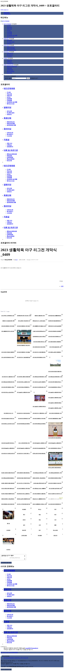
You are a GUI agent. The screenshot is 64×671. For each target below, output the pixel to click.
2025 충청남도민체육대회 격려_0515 (8, 381)
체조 (40, 514)
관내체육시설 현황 (12, 35)
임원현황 (9, 32)
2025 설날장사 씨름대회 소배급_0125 (55, 408)
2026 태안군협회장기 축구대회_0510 (8, 326)
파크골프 (24, 509)
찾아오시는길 (10, 37)
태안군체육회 (7, 24)
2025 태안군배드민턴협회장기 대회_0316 (24, 387)
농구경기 (8, 549)
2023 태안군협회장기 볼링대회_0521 (40, 493)
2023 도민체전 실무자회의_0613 (55, 488)
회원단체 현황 (11, 48)
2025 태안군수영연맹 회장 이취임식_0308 (40, 387)
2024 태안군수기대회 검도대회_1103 (24, 413)
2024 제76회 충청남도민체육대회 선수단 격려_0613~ (24, 423)
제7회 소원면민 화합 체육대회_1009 (55, 467)
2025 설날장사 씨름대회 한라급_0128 (55, 392)
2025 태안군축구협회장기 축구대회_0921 (40, 357)
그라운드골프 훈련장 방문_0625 (39, 483)
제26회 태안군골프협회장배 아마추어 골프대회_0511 (55, 320)
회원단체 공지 (11, 47)
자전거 (24, 519)
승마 (24, 525)
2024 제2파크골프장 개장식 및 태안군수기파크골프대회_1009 (8, 418)
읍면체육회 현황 (11, 50)
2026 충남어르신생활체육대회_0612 (55, 315)
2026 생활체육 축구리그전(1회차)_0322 (8, 331)
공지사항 (9, 40)
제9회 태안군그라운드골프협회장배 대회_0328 (55, 326)
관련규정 (9, 29)
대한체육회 (10, 69)
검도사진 (55, 535)
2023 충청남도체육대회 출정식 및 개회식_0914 (8, 478)
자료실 (5, 58)
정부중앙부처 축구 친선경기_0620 (24, 315)
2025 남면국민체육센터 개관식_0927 (8, 357)
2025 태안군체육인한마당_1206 (39, 341)
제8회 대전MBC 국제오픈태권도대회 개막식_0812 (40, 478)
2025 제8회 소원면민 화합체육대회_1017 (55, 352)
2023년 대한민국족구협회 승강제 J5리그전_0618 (8, 488)
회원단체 (6, 45)
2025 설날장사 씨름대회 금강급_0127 (55, 397)
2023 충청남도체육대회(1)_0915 (55, 472)
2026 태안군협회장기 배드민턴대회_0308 (24, 345)
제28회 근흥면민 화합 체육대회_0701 (8, 483)
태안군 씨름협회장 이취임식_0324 (40, 504)
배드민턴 (24, 530)
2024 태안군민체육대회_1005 (24, 418)
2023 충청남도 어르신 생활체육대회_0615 (40, 488)
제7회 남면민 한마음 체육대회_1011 (40, 453)
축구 (24, 514)
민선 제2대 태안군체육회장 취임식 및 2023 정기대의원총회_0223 (55, 504)
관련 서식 (9, 60)
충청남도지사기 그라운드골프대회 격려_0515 (40, 320)
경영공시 (9, 43)
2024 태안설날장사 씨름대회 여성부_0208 (24, 448)
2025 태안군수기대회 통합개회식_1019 (40, 352)
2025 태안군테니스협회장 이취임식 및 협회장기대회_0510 (24, 381)
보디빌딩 (8, 530)
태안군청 (9, 73)
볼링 (55, 525)
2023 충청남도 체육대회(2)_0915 (39, 472)
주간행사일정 (10, 42)
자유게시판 (10, 53)
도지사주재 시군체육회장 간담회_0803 (8, 315)
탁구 (55, 509)
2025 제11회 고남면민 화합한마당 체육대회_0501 (40, 381)
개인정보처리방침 (9, 657)
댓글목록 (4, 292)
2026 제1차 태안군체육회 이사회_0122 (55, 336)
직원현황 (9, 33)
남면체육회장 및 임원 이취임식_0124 (40, 336)
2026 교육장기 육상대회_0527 (24, 320)
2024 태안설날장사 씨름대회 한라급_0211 (55, 443)
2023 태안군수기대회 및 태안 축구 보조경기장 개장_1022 (8, 453)
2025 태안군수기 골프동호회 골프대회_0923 (24, 357)
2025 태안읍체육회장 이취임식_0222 (55, 387)
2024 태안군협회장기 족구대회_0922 (40, 418)
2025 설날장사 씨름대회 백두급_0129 (40, 406)
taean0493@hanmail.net (31, 648)
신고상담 (9, 56)
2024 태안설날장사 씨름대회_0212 (40, 443)
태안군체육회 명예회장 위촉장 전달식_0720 (55, 478)
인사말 (9, 25)
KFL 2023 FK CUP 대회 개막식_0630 (24, 483)
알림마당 (6, 38)
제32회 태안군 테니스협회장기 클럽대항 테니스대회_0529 (24, 493)
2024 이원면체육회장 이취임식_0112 (55, 448)
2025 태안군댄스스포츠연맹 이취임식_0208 (8, 392)
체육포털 (9, 68)
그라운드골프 (24, 535)
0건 (17, 259)
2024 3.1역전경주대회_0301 (24, 443)
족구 (55, 514)
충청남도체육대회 (12, 66)
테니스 (39, 509)
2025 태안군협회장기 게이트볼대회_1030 (24, 352)
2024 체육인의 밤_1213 (8, 413)
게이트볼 (40, 535)
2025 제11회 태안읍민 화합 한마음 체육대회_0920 (55, 371)
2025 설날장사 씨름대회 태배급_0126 (55, 402)
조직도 (9, 30)
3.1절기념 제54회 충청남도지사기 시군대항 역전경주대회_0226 (40, 331)
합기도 (8, 523)
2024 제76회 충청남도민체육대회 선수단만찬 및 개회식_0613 (40, 423)
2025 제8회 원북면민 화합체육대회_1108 (55, 341)
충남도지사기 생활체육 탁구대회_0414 (40, 498)
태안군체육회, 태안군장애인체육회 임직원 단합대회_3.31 (8, 504)
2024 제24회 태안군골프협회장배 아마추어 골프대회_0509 (55, 437)
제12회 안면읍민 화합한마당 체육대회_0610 (8, 493)
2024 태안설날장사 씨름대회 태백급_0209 (8, 448)
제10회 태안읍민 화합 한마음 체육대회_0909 (24, 478)
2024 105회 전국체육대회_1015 (55, 413)
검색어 (10, 555)
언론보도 (9, 61)
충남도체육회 (10, 71)
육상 (40, 519)
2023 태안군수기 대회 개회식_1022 (24, 453)
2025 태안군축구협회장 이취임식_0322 (8, 387)
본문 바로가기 (4, 9)
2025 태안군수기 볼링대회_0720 (8, 376)
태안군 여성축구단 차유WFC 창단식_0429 (55, 493)
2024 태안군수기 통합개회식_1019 (40, 413)
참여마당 (6, 51)
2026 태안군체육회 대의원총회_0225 (55, 331)
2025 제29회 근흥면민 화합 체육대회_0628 (24, 376)
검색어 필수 (8, 78)
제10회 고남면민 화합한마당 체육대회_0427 (24, 498)
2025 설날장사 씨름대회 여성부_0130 (24, 392)
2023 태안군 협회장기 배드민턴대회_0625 (55, 483)
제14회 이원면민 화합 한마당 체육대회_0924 (8, 472)
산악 (40, 525)
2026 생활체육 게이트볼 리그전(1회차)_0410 (40, 326)
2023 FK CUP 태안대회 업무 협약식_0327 (24, 504)
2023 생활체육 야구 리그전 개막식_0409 (55, 498)
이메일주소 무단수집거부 (21, 657)
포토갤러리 (10, 63)
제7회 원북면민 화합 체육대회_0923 (24, 472)
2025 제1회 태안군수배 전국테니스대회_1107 (40, 347)
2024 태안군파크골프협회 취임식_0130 (40, 448)
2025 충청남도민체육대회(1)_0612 (55, 376)
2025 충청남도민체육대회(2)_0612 (40, 376)
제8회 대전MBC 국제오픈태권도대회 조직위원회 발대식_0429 (8, 498)
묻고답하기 (10, 55)
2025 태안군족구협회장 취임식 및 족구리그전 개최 (55, 381)
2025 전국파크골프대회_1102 (55, 347)
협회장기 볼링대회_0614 (40, 315)
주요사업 (9, 27)
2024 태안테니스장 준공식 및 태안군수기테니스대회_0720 (8, 423)
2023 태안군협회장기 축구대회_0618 (24, 488)
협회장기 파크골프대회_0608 (8, 320)
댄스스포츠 (55, 530)
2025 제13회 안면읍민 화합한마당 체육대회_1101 (8, 352)
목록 (62, 286)
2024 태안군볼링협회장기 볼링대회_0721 (55, 418)
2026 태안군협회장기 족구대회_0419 (24, 326)
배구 (40, 530)
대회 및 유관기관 (8, 65)
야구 (55, 519)
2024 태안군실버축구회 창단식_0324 (8, 443)
